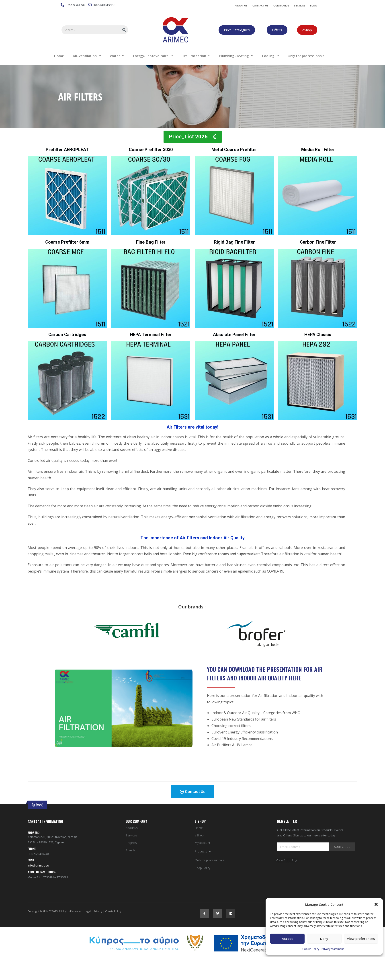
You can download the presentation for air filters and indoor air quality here (264, 673)
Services (299, 5)
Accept (287, 938)
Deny (324, 938)
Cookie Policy (310, 949)
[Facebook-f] (204, 913)
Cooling (268, 55)
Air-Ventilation (85, 55)
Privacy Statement (333, 949)
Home (59, 55)
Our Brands (281, 5)
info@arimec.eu (38, 865)
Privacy (98, 911)
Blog (313, 5)
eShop (199, 835)
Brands (130, 850)
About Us (241, 5)
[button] (376, 904)
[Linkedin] (230, 913)
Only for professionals (306, 55)
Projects (131, 842)
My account (202, 842)
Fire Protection (194, 55)
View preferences (361, 938)
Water (115, 55)
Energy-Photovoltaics (150, 55)
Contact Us (260, 5)
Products (201, 851)
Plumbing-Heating (234, 55)
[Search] (124, 29)
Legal (87, 911)
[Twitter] (217, 913)
